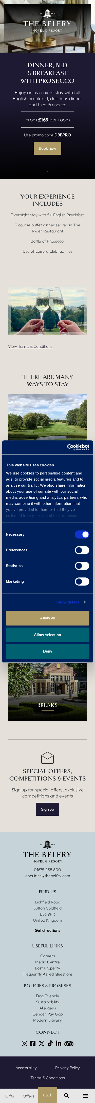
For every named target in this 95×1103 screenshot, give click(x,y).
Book (47, 1094)
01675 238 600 (47, 869)
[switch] (82, 550)
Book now (47, 148)
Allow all (47, 618)
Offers (28, 1095)
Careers (47, 955)
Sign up (47, 809)
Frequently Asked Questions (48, 974)
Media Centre (47, 961)
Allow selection (47, 635)
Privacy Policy (67, 1067)
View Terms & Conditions (30, 346)
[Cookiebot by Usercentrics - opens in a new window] (67, 447)
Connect (47, 1032)
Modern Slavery (47, 1020)
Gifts (9, 1095)
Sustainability (47, 1001)
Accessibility (26, 1067)
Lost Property (47, 967)
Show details (67, 602)
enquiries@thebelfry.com (47, 875)
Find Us (47, 892)
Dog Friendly (47, 995)
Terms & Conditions (47, 1077)
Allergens (47, 1007)
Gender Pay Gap (47, 1014)
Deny (47, 651)
